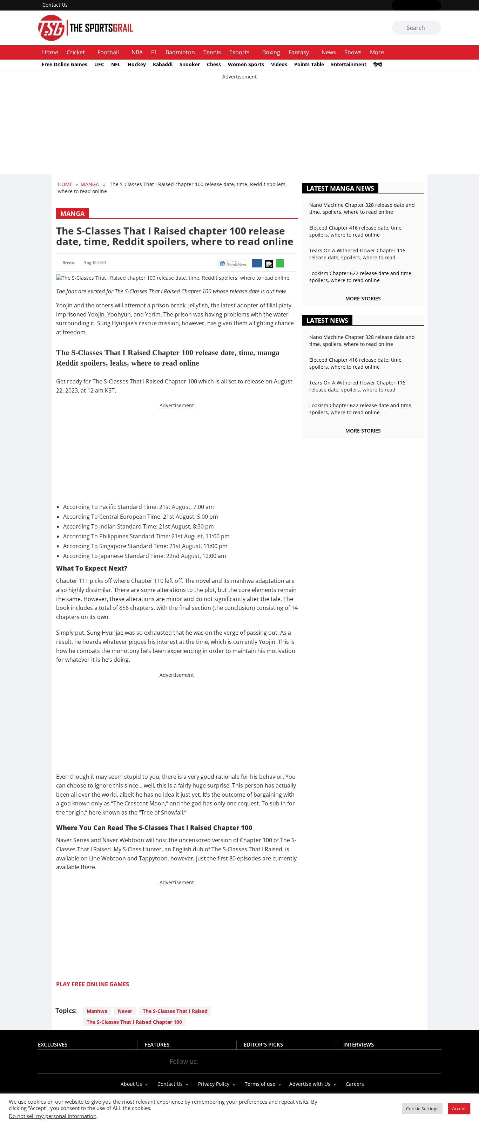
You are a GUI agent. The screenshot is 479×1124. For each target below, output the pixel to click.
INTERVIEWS (358, 1044)
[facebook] (396, 5)
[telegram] (301, 1061)
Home (50, 52)
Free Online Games (64, 64)
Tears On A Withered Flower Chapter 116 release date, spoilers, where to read (357, 254)
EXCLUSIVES (52, 1044)
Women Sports (246, 64)
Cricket (76, 52)
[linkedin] (436, 5)
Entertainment (348, 64)
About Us (130, 1084)
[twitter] (406, 5)
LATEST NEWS (327, 320)
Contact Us (55, 4)
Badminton (180, 52)
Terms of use (259, 1084)
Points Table (309, 64)
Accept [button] (459, 1108)
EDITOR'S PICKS (263, 1044)
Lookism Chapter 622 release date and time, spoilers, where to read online (361, 277)
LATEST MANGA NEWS (340, 188)
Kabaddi (163, 64)
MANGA (90, 184)
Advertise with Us (309, 1084)
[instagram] (416, 5)
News (329, 52)
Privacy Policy (213, 1084)
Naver (125, 1011)
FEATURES (156, 1044)
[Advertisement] (210, 129)
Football (108, 52)
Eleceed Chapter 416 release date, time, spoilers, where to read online (356, 231)
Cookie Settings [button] (422, 1108)
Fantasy (299, 52)
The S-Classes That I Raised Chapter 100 (134, 1022)
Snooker (190, 64)
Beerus (68, 262)
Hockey (137, 64)
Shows (353, 52)
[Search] (434, 28)
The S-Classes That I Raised (175, 1011)
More (377, 52)
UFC (99, 64)
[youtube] (426, 5)
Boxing (271, 52)
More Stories (363, 298)
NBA (137, 52)
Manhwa (97, 1011)
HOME (65, 184)
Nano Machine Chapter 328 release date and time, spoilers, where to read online (362, 208)
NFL (116, 64)
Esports (239, 52)
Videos (279, 64)
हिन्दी (377, 64)
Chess (214, 64)
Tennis (212, 52)
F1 (154, 52)
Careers (354, 1084)
